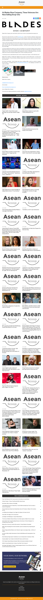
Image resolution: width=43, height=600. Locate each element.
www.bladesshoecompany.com (22, 62)
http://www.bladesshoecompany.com (9, 87)
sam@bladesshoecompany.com (7, 82)
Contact (21, 586)
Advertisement (21, 587)
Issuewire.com (20, 36)
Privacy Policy (21, 588)
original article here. (28, 91)
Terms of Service (21, 590)
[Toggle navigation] (2, 7)
